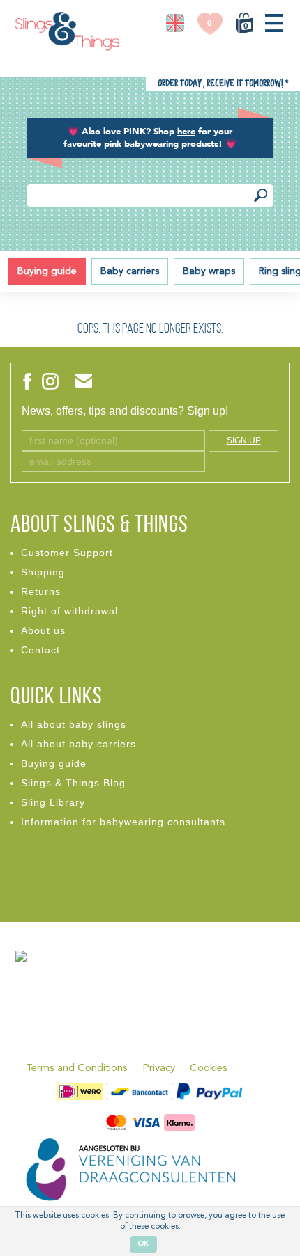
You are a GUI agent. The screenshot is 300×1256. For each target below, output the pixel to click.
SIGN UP (244, 440)
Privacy (158, 1068)
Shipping (43, 572)
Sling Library (53, 802)
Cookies (208, 1068)
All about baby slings (73, 724)
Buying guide (47, 271)
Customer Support (67, 552)
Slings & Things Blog (73, 782)
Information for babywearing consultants (123, 821)
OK (143, 1244)
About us (43, 630)
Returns (41, 591)
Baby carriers (129, 271)
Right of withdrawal (69, 611)
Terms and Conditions (77, 1068)
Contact (40, 649)
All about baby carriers (78, 743)
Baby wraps (209, 271)
